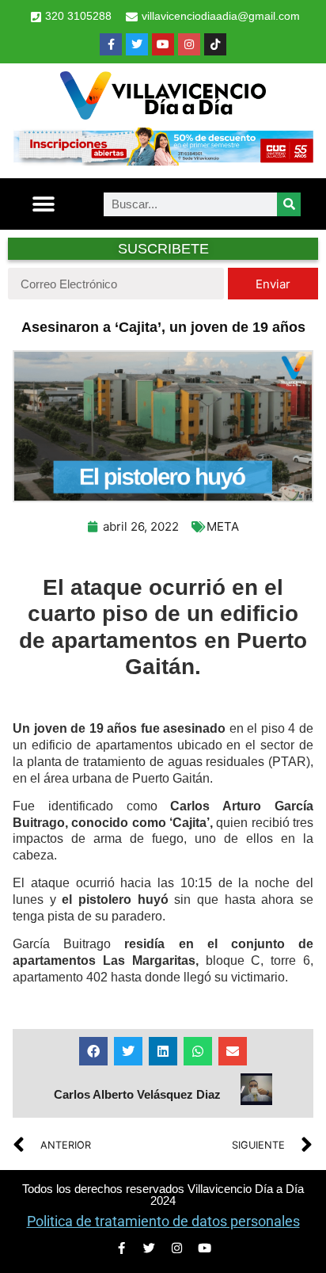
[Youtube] (163, 44)
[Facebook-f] (111, 44)
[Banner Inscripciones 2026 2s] (163, 161)
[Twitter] (137, 44)
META (223, 526)
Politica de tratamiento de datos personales (163, 1221)
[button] (43, 204)
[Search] (289, 204)
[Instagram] (189, 44)
